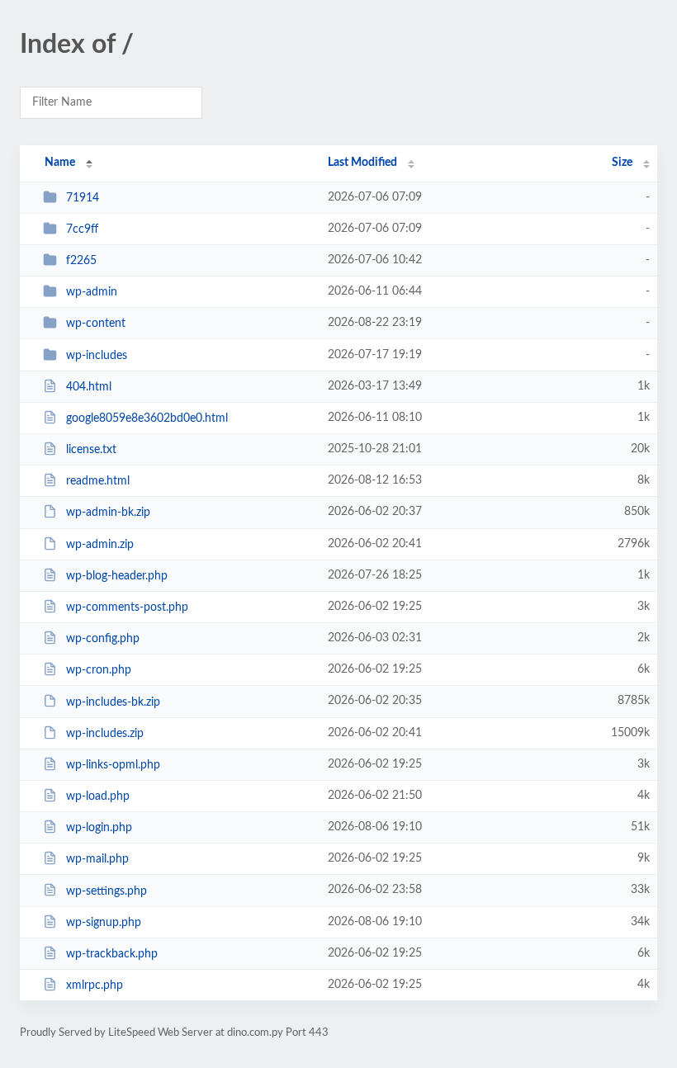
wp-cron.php (98, 670)
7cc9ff (82, 229)
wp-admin (91, 292)
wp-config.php (103, 639)
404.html (88, 387)
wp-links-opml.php (113, 765)
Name (60, 162)
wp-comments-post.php (127, 607)
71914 (82, 198)
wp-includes (96, 356)
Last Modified (362, 162)
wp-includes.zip (105, 734)
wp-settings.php (106, 890)
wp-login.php (99, 828)
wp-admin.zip (100, 545)
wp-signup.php (103, 923)
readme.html (98, 481)
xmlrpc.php (94, 985)
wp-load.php (98, 796)
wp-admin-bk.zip (108, 512)
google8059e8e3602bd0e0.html (147, 418)
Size (622, 162)
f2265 (81, 261)
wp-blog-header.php (117, 576)
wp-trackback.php (112, 954)
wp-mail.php (97, 859)
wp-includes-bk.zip (113, 701)
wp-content (95, 323)
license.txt (91, 450)
